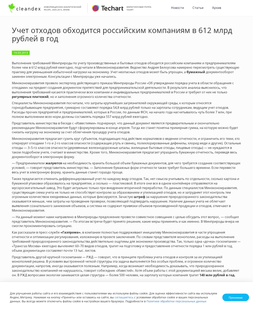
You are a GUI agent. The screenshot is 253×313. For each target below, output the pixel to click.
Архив (216, 8)
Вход (244, 10)
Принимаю (236, 297)
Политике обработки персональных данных (176, 301)
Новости (177, 8)
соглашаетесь (124, 297)
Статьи (198, 8)
